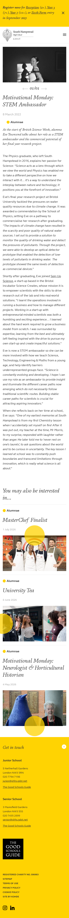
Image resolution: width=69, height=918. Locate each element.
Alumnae (16, 122)
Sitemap (7, 879)
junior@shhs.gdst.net (15, 781)
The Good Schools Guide (17, 787)
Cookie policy (11, 892)
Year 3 (51, 7)
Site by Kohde (11, 896)
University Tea (18, 590)
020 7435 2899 (11, 815)
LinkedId (12, 906)
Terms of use (10, 883)
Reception (32, 7)
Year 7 (14, 13)
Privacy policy (11, 887)
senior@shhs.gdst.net (15, 819)
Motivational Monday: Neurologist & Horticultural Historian (33, 667)
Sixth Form (39, 13)
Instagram (5, 906)
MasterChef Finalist (25, 520)
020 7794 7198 (11, 776)
